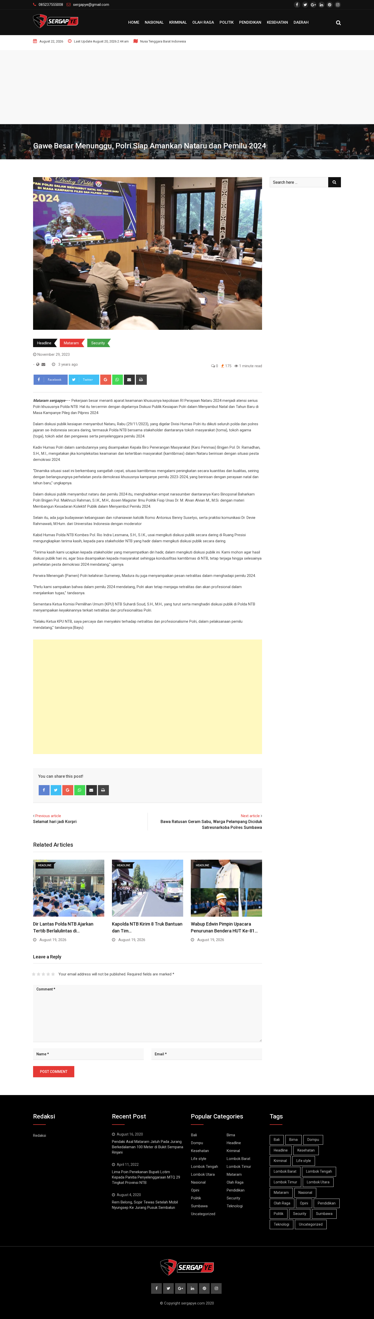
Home (133, 22)
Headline (44, 343)
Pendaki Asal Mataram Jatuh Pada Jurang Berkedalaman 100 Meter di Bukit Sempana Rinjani (147, 1147)
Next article (250, 816)
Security (98, 343)
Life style (198, 1158)
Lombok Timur (239, 1166)
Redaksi (39, 1135)
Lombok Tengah (204, 1166)
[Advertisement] (187, 85)
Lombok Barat (238, 1158)
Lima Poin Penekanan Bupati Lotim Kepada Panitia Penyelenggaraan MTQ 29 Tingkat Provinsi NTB (146, 1177)
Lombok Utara (203, 1174)
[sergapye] (43, 364)
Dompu (197, 1143)
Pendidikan (250, 22)
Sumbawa (199, 1206)
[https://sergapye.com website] (38, 364)
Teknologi (235, 1206)
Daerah (301, 22)
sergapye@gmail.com (91, 4)
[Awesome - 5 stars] (53, 974)
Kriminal (178, 22)
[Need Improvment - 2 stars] (38, 974)
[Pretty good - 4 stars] (48, 974)
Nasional (154, 22)
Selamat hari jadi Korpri (55, 821)
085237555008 (51, 4)
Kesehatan (277, 22)
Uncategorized (203, 1214)
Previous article (48, 816)
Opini (195, 1190)
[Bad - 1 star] (33, 974)
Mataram (71, 343)
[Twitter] (56, 790)
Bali (194, 1135)
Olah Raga (203, 22)
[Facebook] (44, 790)
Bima (231, 1135)
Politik (227, 22)
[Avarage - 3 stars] (43, 974)
